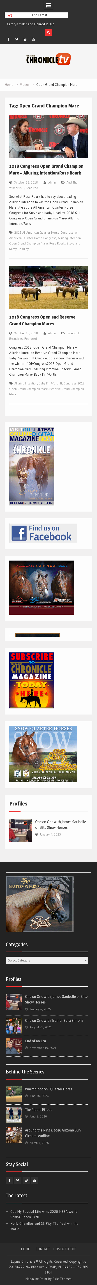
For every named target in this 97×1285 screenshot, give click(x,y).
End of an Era (35, 1041)
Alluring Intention (69, 238)
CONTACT (43, 1249)
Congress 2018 (74, 383)
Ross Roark (57, 243)
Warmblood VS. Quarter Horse (48, 1089)
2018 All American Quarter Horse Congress (44, 232)
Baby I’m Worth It (50, 383)
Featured (32, 188)
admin (52, 182)
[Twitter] (16, 39)
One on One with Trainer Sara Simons (54, 1020)
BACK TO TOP (66, 1249)
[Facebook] (8, 39)
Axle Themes (62, 1279)
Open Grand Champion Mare (28, 243)
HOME (25, 1249)
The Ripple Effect (38, 1109)
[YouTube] (33, 39)
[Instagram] (25, 39)
